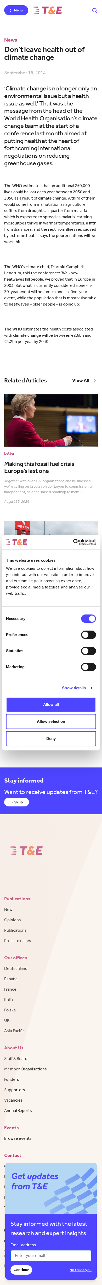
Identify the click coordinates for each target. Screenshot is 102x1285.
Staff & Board (15, 1058)
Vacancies (13, 1100)
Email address (23, 1244)
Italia (8, 999)
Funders (11, 1079)
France (10, 989)
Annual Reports (18, 1110)
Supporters (14, 1089)
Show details (74, 688)
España (11, 978)
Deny (51, 738)
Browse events (18, 1138)
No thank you (81, 1270)
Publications (15, 930)
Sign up (16, 802)
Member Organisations (25, 1069)
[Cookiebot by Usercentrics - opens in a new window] (73, 542)
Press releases (17, 940)
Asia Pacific (14, 1030)
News (9, 909)
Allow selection (51, 721)
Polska (10, 1010)
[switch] (88, 635)
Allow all (51, 704)
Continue (21, 1270)
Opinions (12, 919)
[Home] (47, 10)
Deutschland (15, 968)
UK (7, 1020)
